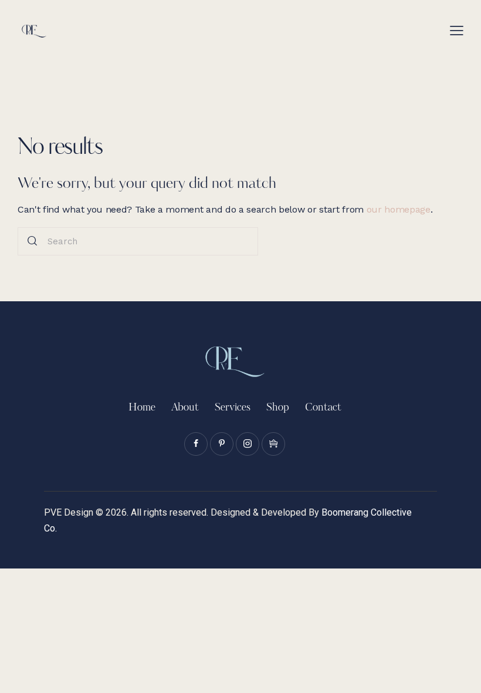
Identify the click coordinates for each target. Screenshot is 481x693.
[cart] (273, 444)
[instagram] (247, 444)
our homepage (399, 209)
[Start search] (32, 241)
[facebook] (196, 444)
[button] (456, 29)
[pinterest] (221, 444)
